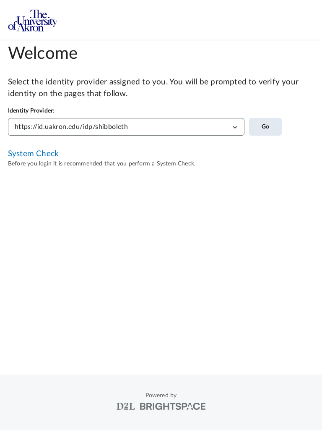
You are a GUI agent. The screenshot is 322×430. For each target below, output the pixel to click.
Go (265, 127)
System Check (33, 154)
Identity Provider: (31, 111)
